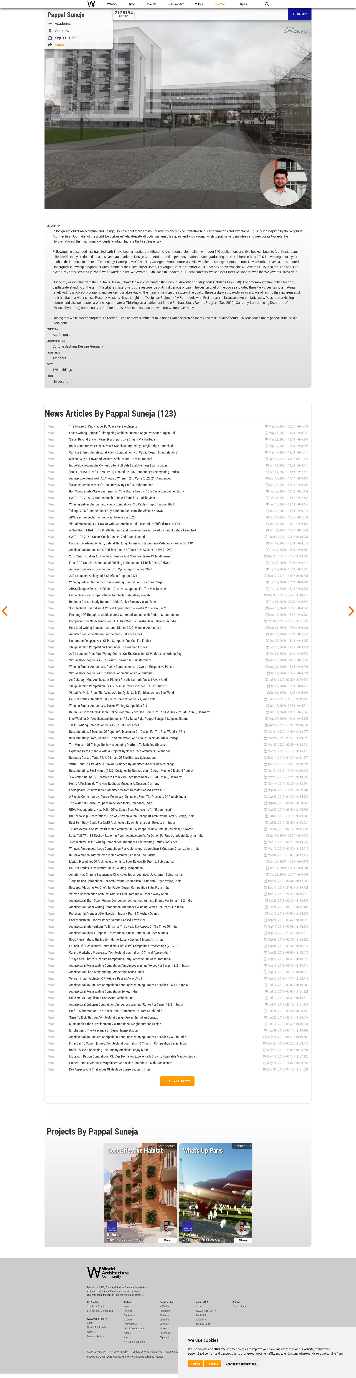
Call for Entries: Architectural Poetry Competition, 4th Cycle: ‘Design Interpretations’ (123, 452)
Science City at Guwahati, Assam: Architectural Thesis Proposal (110, 459)
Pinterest (164, 1315)
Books (126, 1337)
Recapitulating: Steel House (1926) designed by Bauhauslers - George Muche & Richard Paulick (131, 771)
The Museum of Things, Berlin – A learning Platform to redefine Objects (117, 745)
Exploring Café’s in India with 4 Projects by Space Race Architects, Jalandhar (119, 751)
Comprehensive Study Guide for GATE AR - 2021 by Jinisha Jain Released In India (122, 621)
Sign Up (91, 1306)
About (90, 1322)
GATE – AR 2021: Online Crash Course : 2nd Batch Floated (107, 537)
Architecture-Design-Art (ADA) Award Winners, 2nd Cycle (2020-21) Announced (120, 478)
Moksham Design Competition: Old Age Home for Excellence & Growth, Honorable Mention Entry (132, 1056)
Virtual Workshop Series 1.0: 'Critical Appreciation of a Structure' (111, 673)
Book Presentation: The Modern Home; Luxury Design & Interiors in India (116, 939)
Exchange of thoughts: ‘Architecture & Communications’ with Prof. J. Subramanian (124, 615)
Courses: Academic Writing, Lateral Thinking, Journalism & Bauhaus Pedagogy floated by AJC (131, 543)
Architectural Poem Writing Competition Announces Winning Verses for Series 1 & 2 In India (129, 965)
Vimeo (163, 1328)
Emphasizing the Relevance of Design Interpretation (103, 1030)
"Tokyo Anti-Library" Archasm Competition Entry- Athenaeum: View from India (120, 959)
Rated (50, 364)
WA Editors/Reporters (134, 1341)
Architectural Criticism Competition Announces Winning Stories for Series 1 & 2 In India (126, 1004)
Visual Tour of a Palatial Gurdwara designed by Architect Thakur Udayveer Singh (121, 764)
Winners (91, 1331)
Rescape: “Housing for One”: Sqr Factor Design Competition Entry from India (119, 887)
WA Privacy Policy (96, 1351)
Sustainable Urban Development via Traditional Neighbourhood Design (115, 1024)
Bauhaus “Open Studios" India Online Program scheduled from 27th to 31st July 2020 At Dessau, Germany (139, 712)
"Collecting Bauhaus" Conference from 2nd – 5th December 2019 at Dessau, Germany (125, 777)
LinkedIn (164, 1319)
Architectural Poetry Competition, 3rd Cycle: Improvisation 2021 (110, 569)
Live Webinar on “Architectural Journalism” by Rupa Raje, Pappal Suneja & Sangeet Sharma (129, 719)
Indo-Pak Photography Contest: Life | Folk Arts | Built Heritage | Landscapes (118, 465)
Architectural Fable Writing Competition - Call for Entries (105, 634)
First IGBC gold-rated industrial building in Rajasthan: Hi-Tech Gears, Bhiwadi (120, 563)
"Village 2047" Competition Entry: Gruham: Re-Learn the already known (116, 511)
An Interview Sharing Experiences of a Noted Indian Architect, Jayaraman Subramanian (126, 874)
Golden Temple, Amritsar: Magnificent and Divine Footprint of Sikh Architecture (120, 1063)
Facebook (165, 1332)
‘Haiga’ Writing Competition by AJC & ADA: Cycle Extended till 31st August (118, 686)
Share (59, 45)
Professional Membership (100, 1310)
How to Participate (96, 1327)
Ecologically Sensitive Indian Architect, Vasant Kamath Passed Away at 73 (118, 790)
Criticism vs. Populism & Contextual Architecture (101, 998)
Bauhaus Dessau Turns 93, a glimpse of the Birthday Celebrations (112, 758)
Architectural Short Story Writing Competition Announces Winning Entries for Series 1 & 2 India (130, 900)
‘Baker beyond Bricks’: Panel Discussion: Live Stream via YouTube (112, 439)
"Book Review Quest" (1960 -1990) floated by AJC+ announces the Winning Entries (124, 472)
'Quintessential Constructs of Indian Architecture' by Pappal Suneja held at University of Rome (131, 829)
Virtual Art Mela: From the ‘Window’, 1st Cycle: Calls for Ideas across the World (121, 693)
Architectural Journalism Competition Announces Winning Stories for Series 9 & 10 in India (128, 985)
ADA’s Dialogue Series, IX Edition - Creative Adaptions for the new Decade (117, 589)
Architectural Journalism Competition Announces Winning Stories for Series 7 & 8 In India (127, 1037)
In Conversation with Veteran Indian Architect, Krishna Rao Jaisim (112, 855)
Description (53, 225)
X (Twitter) (165, 1306)
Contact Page (239, 1306)
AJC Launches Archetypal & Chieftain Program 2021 (103, 576)
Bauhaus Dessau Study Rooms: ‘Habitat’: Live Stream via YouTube (112, 602)
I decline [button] (212, 1363)
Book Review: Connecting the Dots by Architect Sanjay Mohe (109, 1050)
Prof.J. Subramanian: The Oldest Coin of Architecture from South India (115, 1011)
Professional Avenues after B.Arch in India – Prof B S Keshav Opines (114, 913)
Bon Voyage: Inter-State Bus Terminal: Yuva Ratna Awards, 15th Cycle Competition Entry (126, 491)
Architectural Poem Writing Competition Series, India (103, 991)
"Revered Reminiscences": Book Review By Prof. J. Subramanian (111, 485)
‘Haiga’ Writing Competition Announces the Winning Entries (108, 647)
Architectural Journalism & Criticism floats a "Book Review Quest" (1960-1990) (121, 550)
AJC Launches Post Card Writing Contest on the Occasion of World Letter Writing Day (125, 654)
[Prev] (4, 610)
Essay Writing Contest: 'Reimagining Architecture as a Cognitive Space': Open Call (122, 433)
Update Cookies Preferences (147, 1351)
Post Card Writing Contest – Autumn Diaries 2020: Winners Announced (115, 628)
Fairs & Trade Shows (133, 1328)
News (51, 426)
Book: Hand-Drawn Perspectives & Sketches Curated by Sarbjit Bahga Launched (121, 446)
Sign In (101, 1306)
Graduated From (56, 341)
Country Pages (203, 1324)
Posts (50, 376)
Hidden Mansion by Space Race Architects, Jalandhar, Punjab (109, 595)
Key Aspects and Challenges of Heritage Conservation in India (110, 1069)
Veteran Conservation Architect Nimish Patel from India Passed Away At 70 (118, 894)
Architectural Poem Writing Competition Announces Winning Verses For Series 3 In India (126, 907)
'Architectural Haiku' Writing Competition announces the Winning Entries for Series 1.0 (125, 842)
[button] (267, 4)
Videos (127, 1332)
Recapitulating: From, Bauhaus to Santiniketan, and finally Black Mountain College (123, 738)
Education (52, 329)
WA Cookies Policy (119, 1351)
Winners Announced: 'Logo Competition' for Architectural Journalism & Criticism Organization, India (134, 848)
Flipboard (164, 1337)
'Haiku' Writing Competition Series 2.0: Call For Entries (104, 725)
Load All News (177, 1081)
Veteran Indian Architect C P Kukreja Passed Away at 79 (105, 978)
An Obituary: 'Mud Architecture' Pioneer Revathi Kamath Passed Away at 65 (118, 680)
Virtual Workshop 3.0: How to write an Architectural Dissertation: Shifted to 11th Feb (124, 524)
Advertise (201, 1319)
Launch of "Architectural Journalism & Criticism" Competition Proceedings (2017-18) (124, 946)
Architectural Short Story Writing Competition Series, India (106, 972)
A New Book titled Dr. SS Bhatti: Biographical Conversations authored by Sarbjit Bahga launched (132, 530)
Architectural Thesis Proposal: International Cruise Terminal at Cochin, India (118, 933)
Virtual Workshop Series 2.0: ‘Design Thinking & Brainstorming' (110, 660)
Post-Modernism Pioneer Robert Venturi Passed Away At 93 (107, 920)
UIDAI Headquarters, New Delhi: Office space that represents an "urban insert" (120, 809)
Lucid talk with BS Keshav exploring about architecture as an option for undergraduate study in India (136, 835)
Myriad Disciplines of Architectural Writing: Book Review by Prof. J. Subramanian (122, 861)
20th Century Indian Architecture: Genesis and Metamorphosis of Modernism (119, 556)
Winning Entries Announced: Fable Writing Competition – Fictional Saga (116, 582)
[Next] (351, 610)
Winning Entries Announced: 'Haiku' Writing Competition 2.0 (108, 706)
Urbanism (128, 1319)
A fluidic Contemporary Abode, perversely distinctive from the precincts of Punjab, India (127, 796)
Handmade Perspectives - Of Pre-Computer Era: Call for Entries (110, 641)
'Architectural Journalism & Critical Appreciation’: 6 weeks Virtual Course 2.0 (118, 608)
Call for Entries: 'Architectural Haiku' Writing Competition (106, 868)
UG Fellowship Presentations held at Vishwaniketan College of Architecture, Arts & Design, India (132, 816)
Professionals (130, 1324)
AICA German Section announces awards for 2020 (102, 517)
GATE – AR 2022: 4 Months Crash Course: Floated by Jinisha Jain (112, 498)
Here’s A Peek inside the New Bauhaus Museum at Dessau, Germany (114, 783)
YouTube (164, 1324)
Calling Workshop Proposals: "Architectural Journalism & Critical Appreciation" (120, 952)
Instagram (165, 1310)
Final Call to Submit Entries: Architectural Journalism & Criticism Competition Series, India (128, 1043)
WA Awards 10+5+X (206, 1310)
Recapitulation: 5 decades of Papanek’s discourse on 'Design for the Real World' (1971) (127, 732)
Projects (127, 1310)
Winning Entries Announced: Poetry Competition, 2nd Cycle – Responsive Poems (121, 667)
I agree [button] (195, 1363)
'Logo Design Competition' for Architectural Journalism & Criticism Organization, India (125, 881)
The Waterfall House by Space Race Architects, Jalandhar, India (110, 803)
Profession (53, 352)
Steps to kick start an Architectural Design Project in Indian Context (113, 1017)
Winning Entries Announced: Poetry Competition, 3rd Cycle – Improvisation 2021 (121, 504)
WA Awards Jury (95, 1336)
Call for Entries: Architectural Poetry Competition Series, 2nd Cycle (112, 699)
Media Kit (201, 1315)
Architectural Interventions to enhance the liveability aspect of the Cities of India (123, 926)
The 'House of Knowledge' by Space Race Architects (103, 426)
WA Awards (129, 1315)
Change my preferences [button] (240, 1363)
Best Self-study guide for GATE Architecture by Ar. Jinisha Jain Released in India (122, 822)
